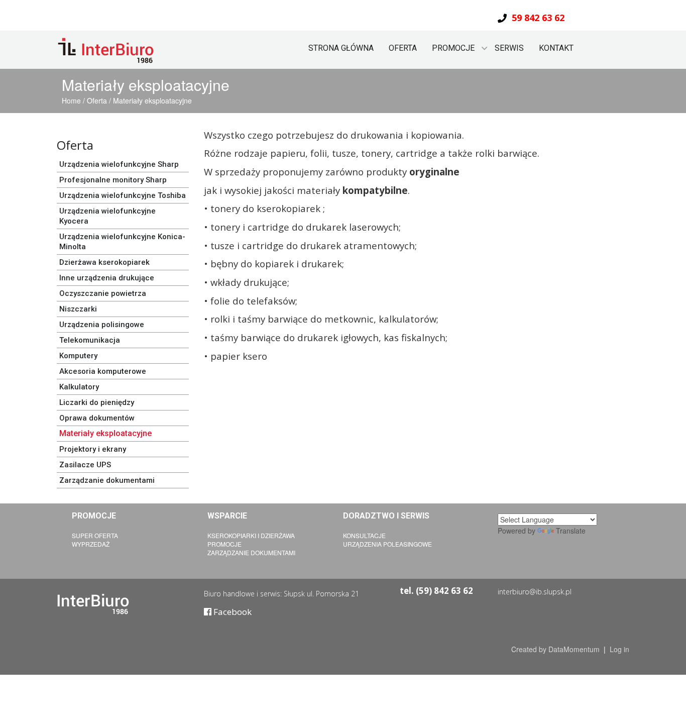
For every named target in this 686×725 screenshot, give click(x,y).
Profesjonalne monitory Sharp (113, 179)
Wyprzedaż (90, 544)
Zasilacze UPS (85, 464)
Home (72, 100)
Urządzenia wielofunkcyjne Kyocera (107, 216)
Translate (571, 531)
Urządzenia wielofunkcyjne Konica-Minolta (122, 241)
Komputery (78, 355)
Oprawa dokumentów (97, 418)
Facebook (231, 611)
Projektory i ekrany (92, 449)
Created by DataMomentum (556, 649)
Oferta (403, 48)
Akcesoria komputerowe (102, 371)
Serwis (509, 48)
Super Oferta (95, 535)
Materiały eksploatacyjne (152, 100)
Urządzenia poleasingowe (387, 544)
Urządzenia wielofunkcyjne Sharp (119, 164)
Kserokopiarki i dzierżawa (251, 535)
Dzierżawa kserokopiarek (104, 262)
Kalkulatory (79, 386)
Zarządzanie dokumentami (107, 480)
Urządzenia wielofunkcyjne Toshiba (122, 195)
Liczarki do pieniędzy (96, 402)
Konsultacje (364, 535)
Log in (619, 649)
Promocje (224, 544)
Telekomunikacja (89, 340)
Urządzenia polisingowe (101, 324)
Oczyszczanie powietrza (102, 293)
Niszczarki (78, 309)
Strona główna (341, 48)
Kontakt (556, 48)
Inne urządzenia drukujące (106, 277)
